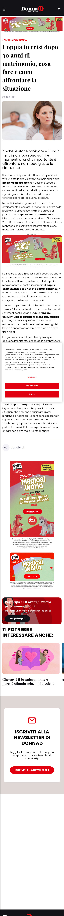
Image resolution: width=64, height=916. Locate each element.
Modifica (32, 377)
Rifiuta (32, 394)
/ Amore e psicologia (14, 39)
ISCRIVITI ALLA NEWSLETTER (32, 770)
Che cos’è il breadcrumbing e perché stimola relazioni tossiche (28, 681)
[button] (4, 9)
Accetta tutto (32, 385)
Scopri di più (17, 618)
